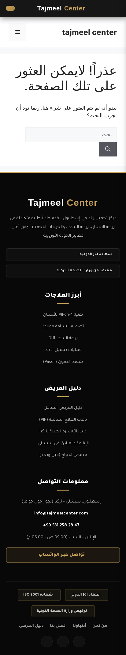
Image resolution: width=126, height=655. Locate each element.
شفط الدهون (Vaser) (63, 362)
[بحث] (108, 149)
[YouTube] (47, 641)
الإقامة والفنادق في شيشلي (63, 443)
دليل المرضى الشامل (63, 408)
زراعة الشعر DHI (63, 338)
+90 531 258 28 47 (61, 525)
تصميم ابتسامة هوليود (63, 326)
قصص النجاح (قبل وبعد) (63, 455)
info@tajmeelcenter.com (61, 513)
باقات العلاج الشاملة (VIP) (63, 420)
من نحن (99, 626)
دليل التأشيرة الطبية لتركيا (63, 431)
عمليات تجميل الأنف (63, 350)
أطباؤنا (79, 626)
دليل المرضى (31, 626)
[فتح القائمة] (114, 8)
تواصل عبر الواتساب (62, 555)
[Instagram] (63, 641)
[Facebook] (79, 641)
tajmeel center (89, 32)
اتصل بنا (58, 626)
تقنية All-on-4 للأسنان (63, 315)
